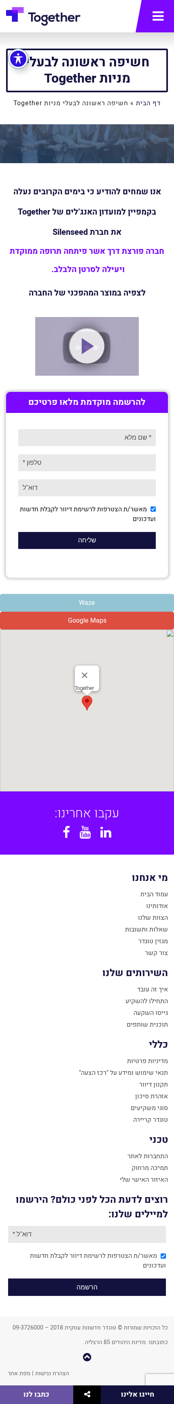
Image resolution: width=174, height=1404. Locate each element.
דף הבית (148, 103)
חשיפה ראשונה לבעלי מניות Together (87, 70)
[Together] (43, 18)
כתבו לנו (36, 1394)
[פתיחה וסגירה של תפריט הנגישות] (18, 58)
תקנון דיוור (153, 1084)
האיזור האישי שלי (144, 1180)
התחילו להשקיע (146, 1001)
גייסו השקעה (151, 1013)
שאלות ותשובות (146, 929)
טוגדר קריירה (150, 1120)
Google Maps (87, 620)
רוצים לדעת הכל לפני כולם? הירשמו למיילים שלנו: (92, 1207)
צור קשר (156, 953)
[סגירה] (84, 675)
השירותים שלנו (135, 973)
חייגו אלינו (137, 1394)
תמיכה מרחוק (150, 1168)
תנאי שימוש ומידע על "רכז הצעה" (123, 1073)
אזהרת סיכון (151, 1096)
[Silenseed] (87, 346)
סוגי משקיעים (149, 1108)
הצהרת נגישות (52, 1373)
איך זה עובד (152, 989)
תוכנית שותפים (147, 1025)
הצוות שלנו (153, 918)
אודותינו (157, 906)
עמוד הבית (154, 894)
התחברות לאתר (147, 1156)
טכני (158, 1140)
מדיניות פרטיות (147, 1061)
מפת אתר (19, 1373)
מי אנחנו (150, 878)
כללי (158, 1045)
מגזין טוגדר (153, 941)
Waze (87, 603)
